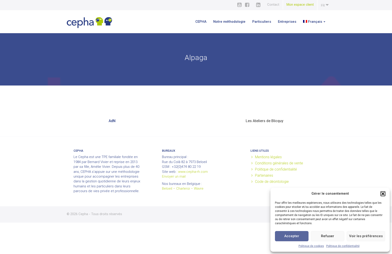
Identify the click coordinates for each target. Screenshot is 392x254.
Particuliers (261, 22)
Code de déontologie (272, 181)
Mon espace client (300, 5)
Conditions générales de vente (279, 163)
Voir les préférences (366, 236)
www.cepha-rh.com (193, 172)
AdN (112, 121)
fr (323, 5)
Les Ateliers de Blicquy (264, 121)
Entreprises (287, 22)
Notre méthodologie (229, 22)
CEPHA (200, 22)
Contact (273, 5)
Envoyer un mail (174, 176)
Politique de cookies (311, 246)
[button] (383, 193)
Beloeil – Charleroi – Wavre (182, 188)
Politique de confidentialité (343, 246)
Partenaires (264, 175)
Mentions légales (268, 157)
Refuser (327, 236)
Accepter (291, 236)
